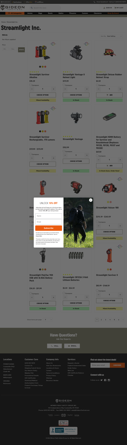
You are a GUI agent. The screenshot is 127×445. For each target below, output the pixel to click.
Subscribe (48, 228)
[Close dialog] (90, 200)
